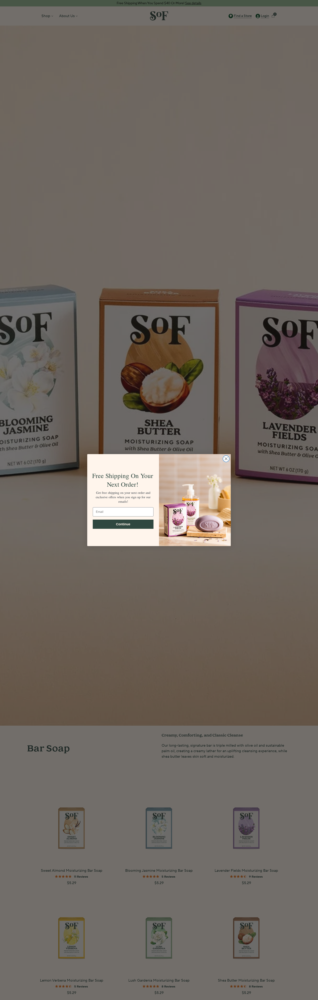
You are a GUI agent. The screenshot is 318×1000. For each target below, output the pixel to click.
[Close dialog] (226, 459)
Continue (123, 524)
